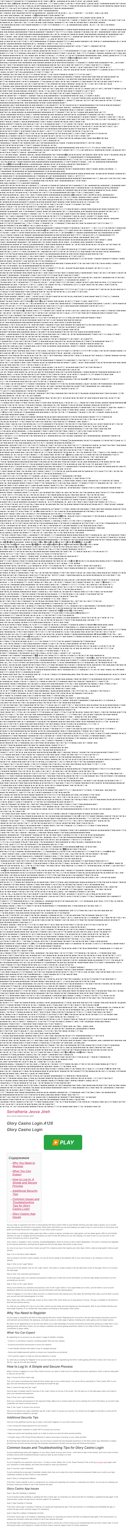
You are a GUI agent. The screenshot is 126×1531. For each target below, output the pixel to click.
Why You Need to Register (24, 1164)
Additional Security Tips (25, 1192)
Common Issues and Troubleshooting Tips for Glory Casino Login (26, 1204)
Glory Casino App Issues (24, 1215)
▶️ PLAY (63, 1142)
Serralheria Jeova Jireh (28, 1111)
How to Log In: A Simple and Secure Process (25, 1183)
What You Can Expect (22, 1172)
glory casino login (100, 1462)
